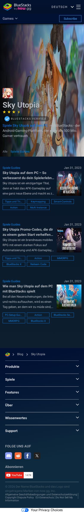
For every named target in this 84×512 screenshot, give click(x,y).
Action (14, 207)
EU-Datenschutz (45, 497)
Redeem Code (38, 264)
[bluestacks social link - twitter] (37, 455)
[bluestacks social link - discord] (8, 455)
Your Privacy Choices (47, 510)
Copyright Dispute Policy (19, 497)
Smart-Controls (63, 201)
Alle (5, 151)
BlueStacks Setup (63, 314)
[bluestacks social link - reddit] (18, 455)
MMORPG (62, 258)
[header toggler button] (78, 7)
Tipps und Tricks (14, 201)
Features (12, 392)
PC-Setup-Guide (14, 314)
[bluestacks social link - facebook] (27, 455)
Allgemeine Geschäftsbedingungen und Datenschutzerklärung (41, 494)
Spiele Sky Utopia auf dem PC (26, 125)
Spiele (10, 379)
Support (11, 431)
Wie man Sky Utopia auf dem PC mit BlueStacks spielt (28, 288)
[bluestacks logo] (17, 7)
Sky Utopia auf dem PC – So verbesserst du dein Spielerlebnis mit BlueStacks (28, 176)
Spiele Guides (20, 151)
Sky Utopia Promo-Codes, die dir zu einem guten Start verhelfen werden (28, 232)
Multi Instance (38, 207)
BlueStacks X (14, 264)
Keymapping (38, 201)
